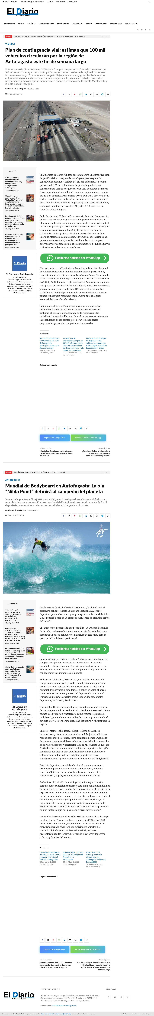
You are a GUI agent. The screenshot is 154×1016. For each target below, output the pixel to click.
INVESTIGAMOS (101, 24)
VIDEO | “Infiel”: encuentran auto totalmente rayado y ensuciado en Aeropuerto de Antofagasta (13, 182)
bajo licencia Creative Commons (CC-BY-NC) (56, 1014)
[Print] (96, 94)
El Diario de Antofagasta (17, 89)
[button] (150, 2)
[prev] (102, 36)
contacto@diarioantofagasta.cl (64, 1005)
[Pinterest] (74, 94)
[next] (106, 36)
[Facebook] (138, 30)
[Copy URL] (107, 94)
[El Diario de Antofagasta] (19, 263)
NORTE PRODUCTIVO (46, 24)
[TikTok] (146, 30)
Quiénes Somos (60, 2)
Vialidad (10, 44)
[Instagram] (142, 30)
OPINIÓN (89, 24)
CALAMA (21, 24)
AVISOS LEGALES (131, 24)
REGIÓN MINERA (63, 24)
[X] (150, 30)
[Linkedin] (85, 94)
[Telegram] (102, 94)
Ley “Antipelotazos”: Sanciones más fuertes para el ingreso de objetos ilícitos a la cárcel (49, 36)
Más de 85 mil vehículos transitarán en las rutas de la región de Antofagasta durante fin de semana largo (49, 343)
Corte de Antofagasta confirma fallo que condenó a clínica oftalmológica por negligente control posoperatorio (14, 239)
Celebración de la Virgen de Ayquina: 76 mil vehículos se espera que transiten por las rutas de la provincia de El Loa (96, 343)
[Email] (91, 94)
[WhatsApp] (80, 94)
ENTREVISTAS (77, 24)
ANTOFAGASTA (9, 24)
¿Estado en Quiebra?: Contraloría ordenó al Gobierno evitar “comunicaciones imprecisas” (96, 453)
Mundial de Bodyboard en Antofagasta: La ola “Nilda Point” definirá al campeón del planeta (56, 453)
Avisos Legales (72, 2)
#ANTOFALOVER (116, 24)
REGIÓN (30, 24)
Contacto (50, 2)
